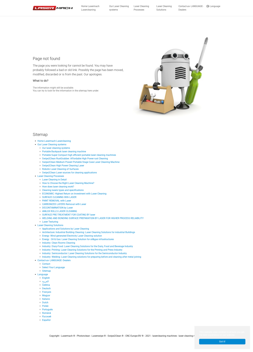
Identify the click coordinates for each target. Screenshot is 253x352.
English (46, 278)
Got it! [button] (222, 341)
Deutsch (46, 288)
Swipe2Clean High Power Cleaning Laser (63, 165)
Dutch (45, 302)
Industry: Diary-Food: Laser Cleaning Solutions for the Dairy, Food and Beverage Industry (87, 246)
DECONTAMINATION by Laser (57, 207)
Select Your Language (53, 267)
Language (42, 274)
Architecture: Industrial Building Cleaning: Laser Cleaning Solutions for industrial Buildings (88, 232)
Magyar (46, 295)
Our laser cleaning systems (56, 148)
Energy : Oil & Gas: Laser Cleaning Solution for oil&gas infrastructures (78, 239)
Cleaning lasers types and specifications (63, 190)
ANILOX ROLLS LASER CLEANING (59, 211)
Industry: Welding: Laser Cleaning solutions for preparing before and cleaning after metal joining (91, 256)
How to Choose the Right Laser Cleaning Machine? (68, 183)
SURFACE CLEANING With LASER (59, 197)
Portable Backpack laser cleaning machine (64, 151)
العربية (45, 281)
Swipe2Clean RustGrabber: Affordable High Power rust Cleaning (75, 158)
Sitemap (46, 270)
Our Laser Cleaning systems (51, 144)
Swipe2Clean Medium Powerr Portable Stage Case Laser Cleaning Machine (80, 162)
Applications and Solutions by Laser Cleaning (65, 228)
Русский (46, 316)
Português (47, 309)
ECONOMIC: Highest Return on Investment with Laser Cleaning (74, 193)
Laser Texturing (50, 221)
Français (46, 292)
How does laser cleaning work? (58, 186)
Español (46, 320)
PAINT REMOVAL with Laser (56, 200)
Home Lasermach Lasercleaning (54, 141)
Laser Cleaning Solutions (50, 225)
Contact (46, 263)
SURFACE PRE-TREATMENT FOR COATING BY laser (68, 214)
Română (46, 313)
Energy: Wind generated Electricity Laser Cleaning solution (72, 235)
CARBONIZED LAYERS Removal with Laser (64, 204)
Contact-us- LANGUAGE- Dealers (54, 260)
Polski (45, 306)
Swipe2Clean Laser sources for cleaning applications (69, 172)
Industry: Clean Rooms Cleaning (58, 242)
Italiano (46, 299)
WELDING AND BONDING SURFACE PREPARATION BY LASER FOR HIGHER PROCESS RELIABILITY (93, 218)
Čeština (46, 285)
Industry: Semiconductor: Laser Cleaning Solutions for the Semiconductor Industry (84, 253)
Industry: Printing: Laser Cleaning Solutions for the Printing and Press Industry (82, 249)
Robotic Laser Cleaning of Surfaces (60, 169)
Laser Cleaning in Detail (54, 179)
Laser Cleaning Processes (50, 176)
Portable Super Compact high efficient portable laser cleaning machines (79, 155)
